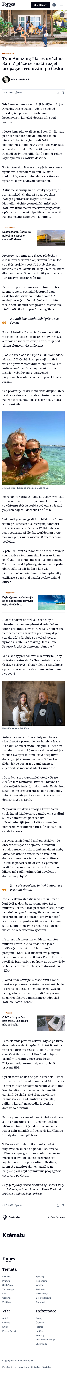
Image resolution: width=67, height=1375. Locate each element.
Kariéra (39, 1331)
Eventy (39, 1318)
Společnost (7, 1285)
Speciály (40, 1276)
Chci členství (40, 5)
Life (4, 1293)
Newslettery (42, 1293)
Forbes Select (9, 1331)
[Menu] (61, 5)
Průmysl (6, 1281)
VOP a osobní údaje (45, 1339)
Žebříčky (6, 1302)
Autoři (5, 1318)
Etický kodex (42, 1344)
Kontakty (40, 1335)
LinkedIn (35, 1367)
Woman (39, 1285)
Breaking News (43, 1298)
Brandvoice (41, 1302)
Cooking (6, 1298)
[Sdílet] (58, 92)
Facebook (7, 1367)
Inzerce (39, 1327)
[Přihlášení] (54, 5)
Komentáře (41, 1281)
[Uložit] (63, 92)
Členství (40, 1323)
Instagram (24, 1367)
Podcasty (40, 1289)
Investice (6, 1276)
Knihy (5, 1327)
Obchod (6, 1323)
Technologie (8, 1289)
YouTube (46, 1367)
